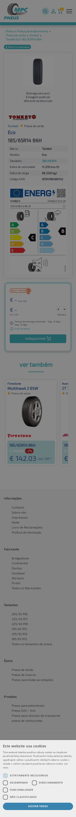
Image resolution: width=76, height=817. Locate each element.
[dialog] (38, 778)
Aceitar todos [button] (38, 806)
